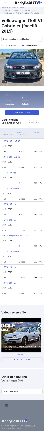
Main (3, 7)
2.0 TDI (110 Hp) (9, 267)
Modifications (10, 45)
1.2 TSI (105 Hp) (9, 220)
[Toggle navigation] (5, 3)
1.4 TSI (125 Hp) (9, 204)
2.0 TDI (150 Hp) (9, 173)
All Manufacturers (16, 7)
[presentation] (19, 355)
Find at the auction (22, 113)
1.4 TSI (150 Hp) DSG (11, 157)
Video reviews (31, 45)
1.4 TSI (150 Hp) (9, 283)
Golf (35, 10)
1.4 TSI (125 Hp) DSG (11, 141)
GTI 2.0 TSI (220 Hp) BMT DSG (15, 236)
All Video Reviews (22, 360)
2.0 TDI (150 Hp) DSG (11, 188)
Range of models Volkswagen (17, 10)
